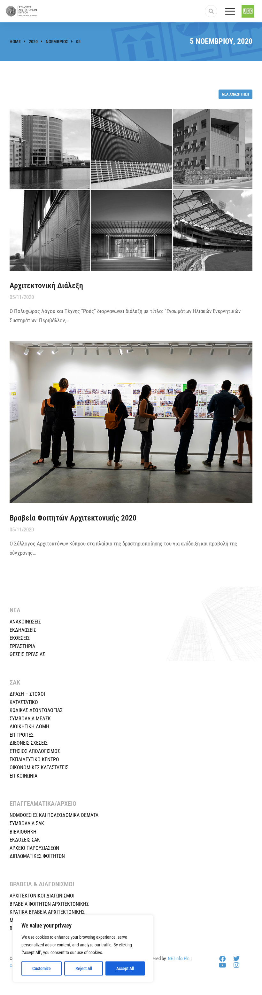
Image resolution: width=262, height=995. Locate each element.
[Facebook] (222, 959)
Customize (41, 968)
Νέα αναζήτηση (235, 94)
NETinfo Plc (178, 958)
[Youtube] (222, 965)
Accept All (125, 968)
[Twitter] (236, 959)
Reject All (83, 968)
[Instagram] (236, 965)
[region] (83, 948)
